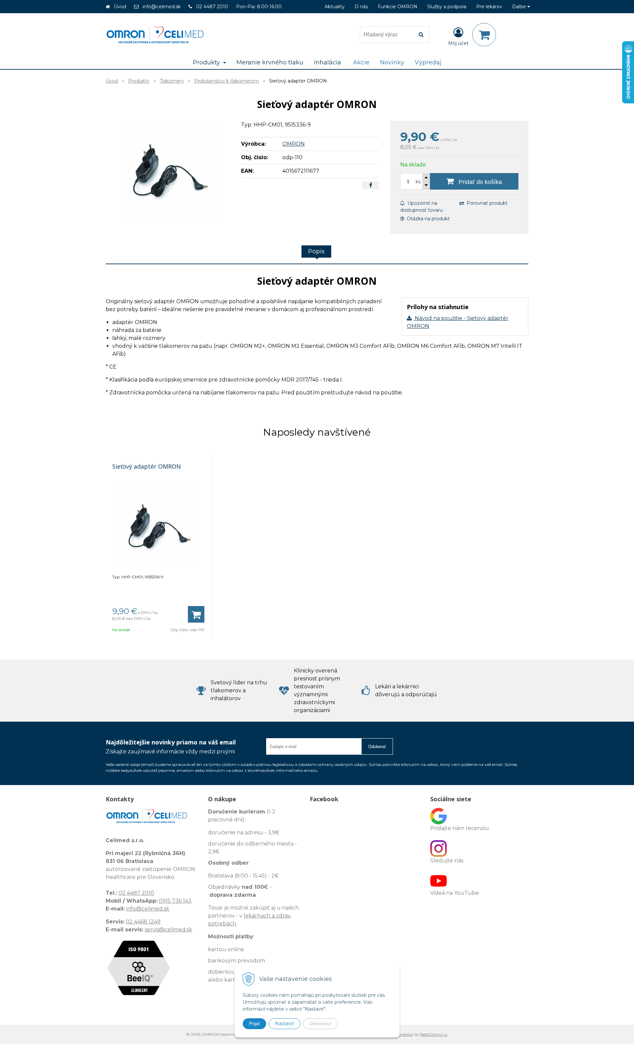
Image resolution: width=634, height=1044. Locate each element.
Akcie (361, 62)
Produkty (139, 81)
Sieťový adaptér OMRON (146, 466)
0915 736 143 (175, 901)
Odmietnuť (320, 1023)
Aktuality (335, 7)
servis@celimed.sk (168, 929)
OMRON (293, 144)
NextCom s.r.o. (434, 1034)
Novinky (392, 62)
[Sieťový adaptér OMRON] (169, 170)
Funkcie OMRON (397, 7)
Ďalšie (519, 7)
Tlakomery (172, 81)
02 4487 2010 (212, 7)
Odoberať (377, 746)
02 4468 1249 (143, 921)
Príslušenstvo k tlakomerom (226, 81)
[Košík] (484, 34)
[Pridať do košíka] (196, 614)
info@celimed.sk (162, 7)
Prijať (254, 1023)
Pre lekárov (489, 7)
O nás (361, 7)
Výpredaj (428, 62)
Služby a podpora (446, 7)
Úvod (120, 7)
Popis (316, 251)
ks (418, 182)
